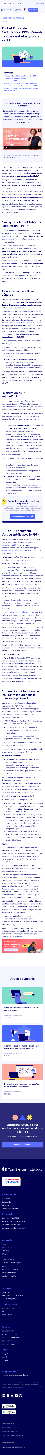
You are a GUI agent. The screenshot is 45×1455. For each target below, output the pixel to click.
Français (5, 1353)
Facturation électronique (11, 1263)
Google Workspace (9, 1315)
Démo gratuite (33, 10)
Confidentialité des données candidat (12, 1435)
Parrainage (6, 1292)
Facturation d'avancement (12, 1269)
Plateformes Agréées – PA (12, 550)
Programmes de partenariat (12, 1295)
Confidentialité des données (10, 1431)
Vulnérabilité (5, 1439)
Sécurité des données (8, 1443)
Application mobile (9, 1276)
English (4, 1357)
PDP (16, 545)
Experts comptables (10, 1299)
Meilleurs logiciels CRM (11, 1225)
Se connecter (40, 3)
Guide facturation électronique (13, 1221)
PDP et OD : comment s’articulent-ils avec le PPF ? (21, 86)
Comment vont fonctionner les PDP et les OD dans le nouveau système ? (22, 89)
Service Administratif (10, 1209)
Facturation (6, 1247)
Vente (4, 1244)
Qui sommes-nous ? (9, 1334)
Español (5, 1360)
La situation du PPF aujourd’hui (14, 81)
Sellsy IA (5, 1266)
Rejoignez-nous (8, 1344)
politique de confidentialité (17, 1387)
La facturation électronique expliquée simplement (21, 83)
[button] (19, 3)
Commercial (6, 1202)
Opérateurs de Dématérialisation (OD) (19, 612)
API (3, 1311)
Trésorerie (5, 1254)
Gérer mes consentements (9, 1420)
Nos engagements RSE (10, 1337)
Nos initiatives (7, 1341)
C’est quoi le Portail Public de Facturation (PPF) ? (21, 76)
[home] (11, 10)
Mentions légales (7, 1427)
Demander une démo (22, 1144)
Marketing (5, 1205)
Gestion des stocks (9, 1273)
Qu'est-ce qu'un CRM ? (10, 1218)
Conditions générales (8, 1424)
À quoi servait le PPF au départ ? (15, 78)
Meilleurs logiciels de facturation (14, 1228)
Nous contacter (8, 1331)
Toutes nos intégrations (11, 1308)
